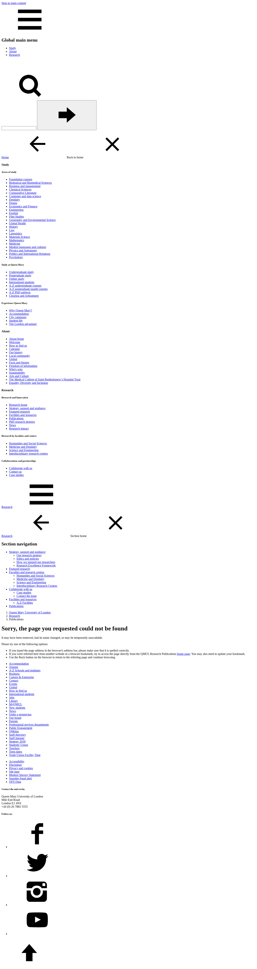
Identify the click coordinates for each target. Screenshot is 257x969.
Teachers (14, 748)
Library (13, 700)
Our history (16, 352)
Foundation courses (20, 179)
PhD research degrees (22, 421)
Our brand (15, 717)
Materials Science (19, 236)
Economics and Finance (23, 206)
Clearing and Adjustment (24, 295)
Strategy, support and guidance (27, 408)
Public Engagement (20, 728)
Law (11, 230)
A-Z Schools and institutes (24, 670)
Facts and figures (19, 362)
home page (183, 653)
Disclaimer (15, 764)
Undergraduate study (21, 272)
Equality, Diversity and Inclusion (28, 382)
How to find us (18, 345)
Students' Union (18, 744)
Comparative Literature (22, 192)
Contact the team (26, 596)
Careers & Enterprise (21, 677)
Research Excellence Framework (36, 565)
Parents (13, 721)
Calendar (14, 349)
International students (21, 282)
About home (16, 338)
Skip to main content (14, 3)
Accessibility (16, 761)
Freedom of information (23, 366)
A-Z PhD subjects (19, 292)
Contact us (15, 471)
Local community (19, 355)
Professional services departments (29, 724)
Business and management (24, 186)
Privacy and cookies (21, 768)
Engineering (16, 209)
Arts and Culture (19, 376)
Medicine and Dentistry (23, 446)
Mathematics (16, 240)
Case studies (16, 475)
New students (17, 707)
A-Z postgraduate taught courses (28, 289)
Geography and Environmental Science (32, 220)
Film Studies (16, 216)
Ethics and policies (28, 558)
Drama (13, 203)
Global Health (17, 223)
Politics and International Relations (29, 253)
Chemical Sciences (20, 189)
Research (7, 507)
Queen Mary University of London (30, 612)
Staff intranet (16, 738)
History (13, 226)
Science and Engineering (24, 450)
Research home (18, 404)
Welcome (14, 342)
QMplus (14, 731)
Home (5, 157)
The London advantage (23, 324)
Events (13, 684)
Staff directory (17, 734)
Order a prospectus (20, 714)
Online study (16, 278)
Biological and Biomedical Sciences (30, 182)
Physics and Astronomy (23, 250)
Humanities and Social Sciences (28, 443)
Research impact (19, 428)
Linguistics (15, 233)
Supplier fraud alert (20, 778)
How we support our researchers (36, 562)
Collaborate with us (20, 468)
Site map (14, 771)
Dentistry (14, 199)
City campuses (17, 317)
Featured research (19, 411)
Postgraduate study (20, 275)
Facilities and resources (22, 415)
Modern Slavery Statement (25, 775)
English (13, 213)
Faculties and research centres (26, 572)
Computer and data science (25, 196)
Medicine (14, 243)
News (12, 425)
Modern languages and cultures (27, 247)
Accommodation (19, 313)
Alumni (13, 667)
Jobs (11, 697)
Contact (13, 680)
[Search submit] (67, 115)
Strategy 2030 (17, 741)
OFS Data (15, 781)
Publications (16, 418)
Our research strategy (29, 555)
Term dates (15, 751)
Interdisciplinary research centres (28, 453)
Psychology (16, 257)
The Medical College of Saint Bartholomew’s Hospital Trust (44, 379)
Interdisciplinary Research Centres (37, 585)
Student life (16, 320)
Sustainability (17, 372)
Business (14, 673)
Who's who (16, 369)
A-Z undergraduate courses (25, 285)
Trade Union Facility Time (24, 755)
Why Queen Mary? (20, 310)
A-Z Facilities (25, 602)
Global (13, 359)
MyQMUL (15, 704)
